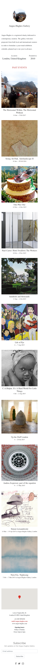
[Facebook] (15, 663)
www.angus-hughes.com (19, 623)
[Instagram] (23, 663)
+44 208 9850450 (19, 619)
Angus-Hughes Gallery (19, 25)
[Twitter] (19, 663)
